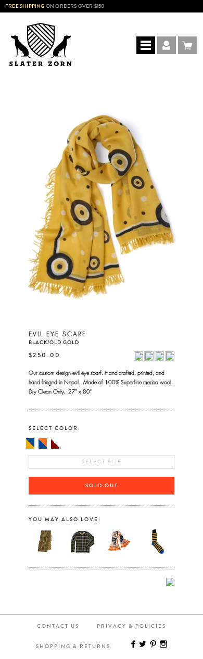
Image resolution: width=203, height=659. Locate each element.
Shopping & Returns (73, 646)
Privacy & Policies (131, 626)
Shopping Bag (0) (187, 45)
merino (150, 381)
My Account (166, 45)
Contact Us (58, 626)
